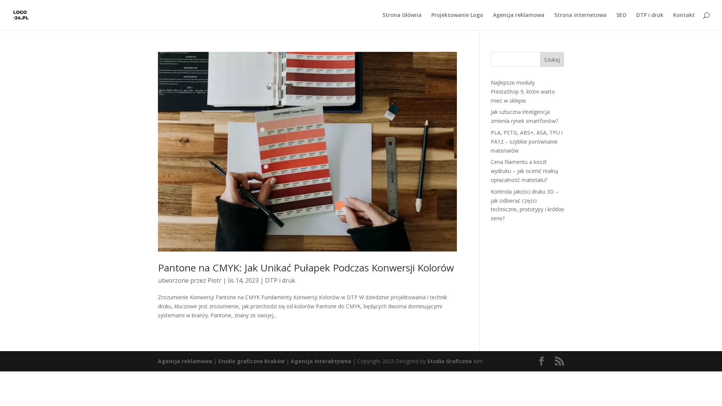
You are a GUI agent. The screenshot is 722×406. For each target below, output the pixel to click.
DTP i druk (649, 15)
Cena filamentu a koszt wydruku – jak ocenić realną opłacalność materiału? (524, 170)
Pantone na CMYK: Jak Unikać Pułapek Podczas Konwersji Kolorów (306, 267)
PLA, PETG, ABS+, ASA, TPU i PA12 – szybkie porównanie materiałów (527, 141)
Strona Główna (402, 15)
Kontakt (684, 15)
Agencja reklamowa (519, 15)
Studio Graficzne (449, 361)
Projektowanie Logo (457, 15)
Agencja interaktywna (321, 361)
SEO (621, 15)
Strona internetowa (580, 15)
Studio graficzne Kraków (251, 361)
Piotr (214, 280)
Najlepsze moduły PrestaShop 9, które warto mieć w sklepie (523, 91)
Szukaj (552, 59)
